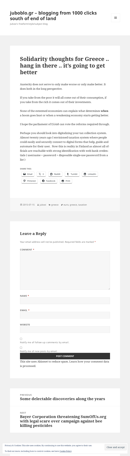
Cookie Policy (66, 451)
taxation (82, 204)
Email (24, 310)
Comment (27, 249)
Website (25, 324)
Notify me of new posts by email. (39, 351)
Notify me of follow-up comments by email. (44, 342)
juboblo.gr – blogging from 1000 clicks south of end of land (53, 15)
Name (24, 295)
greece (54, 204)
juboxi (43, 204)
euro (66, 204)
